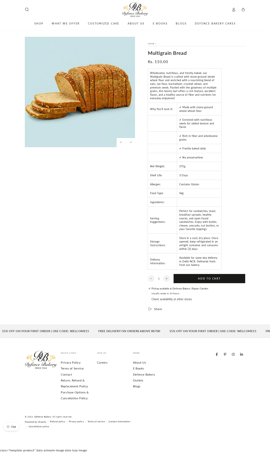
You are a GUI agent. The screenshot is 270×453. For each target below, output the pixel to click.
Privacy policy (76, 421)
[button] (27, 10)
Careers (102, 362)
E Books (138, 368)
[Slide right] (130, 142)
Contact (66, 374)
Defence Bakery (42, 416)
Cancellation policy (39, 426)
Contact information (119, 421)
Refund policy (57, 421)
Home (151, 44)
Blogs (137, 386)
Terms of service (96, 421)
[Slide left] (121, 142)
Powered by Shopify (35, 421)
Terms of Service (72, 368)
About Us (139, 362)
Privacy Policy (70, 362)
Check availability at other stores (172, 299)
